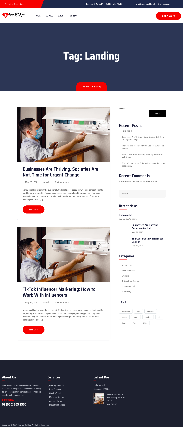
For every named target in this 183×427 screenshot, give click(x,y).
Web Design (127, 291)
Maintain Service (56, 397)
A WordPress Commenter (130, 181)
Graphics (125, 275)
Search (122, 108)
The (134, 323)
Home (37, 15)
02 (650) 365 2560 (14, 404)
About (61, 15)
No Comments (62, 182)
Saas (124, 323)
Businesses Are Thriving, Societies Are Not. (145, 226)
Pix (159, 317)
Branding (150, 311)
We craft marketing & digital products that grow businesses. (143, 164)
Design (124, 317)
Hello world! (127, 131)
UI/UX (145, 323)
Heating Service (56, 385)
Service (49, 15)
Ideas (136, 317)
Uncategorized (128, 286)
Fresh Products (128, 270)
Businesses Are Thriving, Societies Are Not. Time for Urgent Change (60, 172)
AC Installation (55, 401)
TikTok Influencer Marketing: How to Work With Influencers (59, 292)
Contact (74, 15)
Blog (138, 311)
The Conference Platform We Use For (147, 240)
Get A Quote (168, 16)
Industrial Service (57, 404)
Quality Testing (56, 393)
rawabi (46, 182)
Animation (126, 311)
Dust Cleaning (55, 389)
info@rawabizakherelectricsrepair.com (153, 4)
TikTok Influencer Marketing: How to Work (116, 397)
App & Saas (127, 265)
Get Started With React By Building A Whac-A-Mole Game (142, 155)
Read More (33, 209)
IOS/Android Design (130, 281)
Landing (148, 317)
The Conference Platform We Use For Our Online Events (143, 147)
